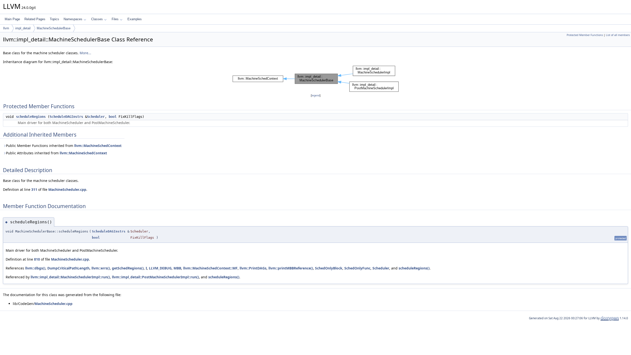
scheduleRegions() (414, 268)
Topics (54, 19)
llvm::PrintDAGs (253, 268)
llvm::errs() (100, 268)
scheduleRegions (31, 117)
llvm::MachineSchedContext (98, 145)
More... (85, 53)
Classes (97, 19)
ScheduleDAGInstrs (66, 117)
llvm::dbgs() (35, 268)
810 (37, 259)
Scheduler (96, 117)
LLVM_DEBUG (160, 268)
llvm (6, 28)
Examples (134, 19)
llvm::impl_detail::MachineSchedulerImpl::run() (70, 277)
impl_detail (23, 28)
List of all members (618, 35)
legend (316, 95)
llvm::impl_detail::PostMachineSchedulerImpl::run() (155, 277)
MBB (177, 268)
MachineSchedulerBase (53, 28)
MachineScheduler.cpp (67, 189)
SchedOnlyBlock (328, 268)
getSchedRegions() (128, 268)
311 (34, 189)
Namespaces (73, 19)
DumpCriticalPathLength (68, 268)
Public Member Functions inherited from (64, 145)
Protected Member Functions (585, 35)
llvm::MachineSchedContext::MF (210, 268)
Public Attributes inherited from (56, 153)
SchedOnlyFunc (357, 268)
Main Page (12, 19)
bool (113, 117)
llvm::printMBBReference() (290, 268)
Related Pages (34, 19)
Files (115, 19)
